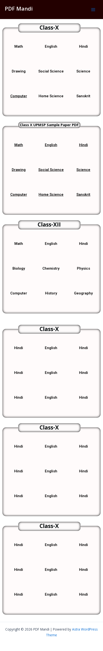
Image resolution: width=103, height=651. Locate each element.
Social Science (51, 170)
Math (18, 145)
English (51, 145)
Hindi (83, 145)
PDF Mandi (19, 9)
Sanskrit (83, 194)
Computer (18, 96)
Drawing (19, 170)
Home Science (51, 194)
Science (83, 170)
